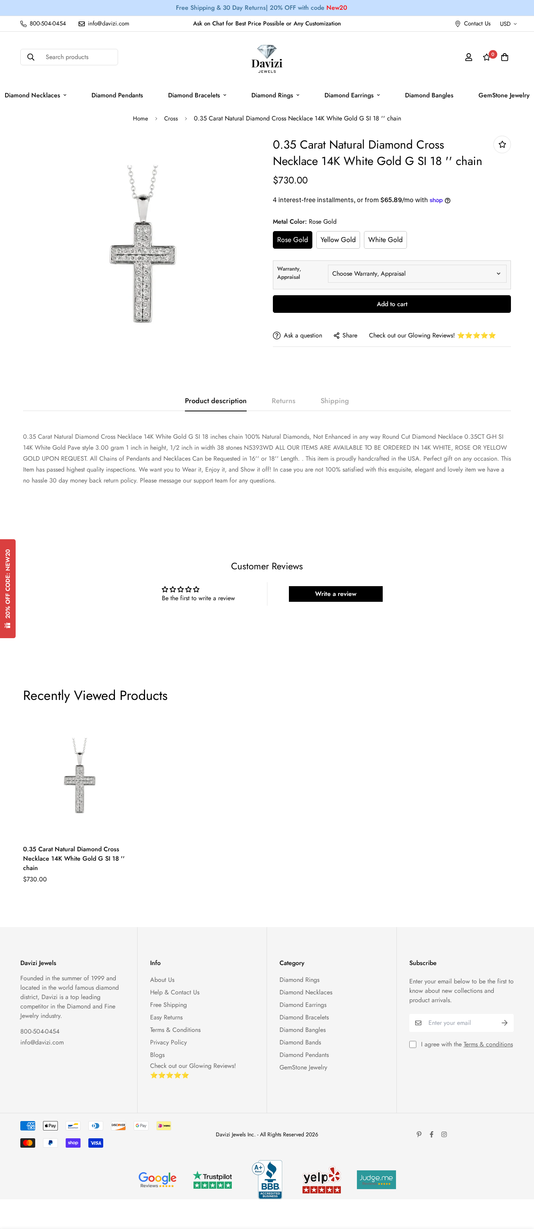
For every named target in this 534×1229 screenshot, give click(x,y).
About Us (162, 979)
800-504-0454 (39, 1031)
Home (140, 118)
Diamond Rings (272, 95)
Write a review (336, 593)
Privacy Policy (168, 1042)
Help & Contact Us (174, 992)
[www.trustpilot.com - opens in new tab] (212, 1180)
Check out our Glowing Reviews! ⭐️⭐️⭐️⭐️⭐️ (432, 335)
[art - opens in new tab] (157, 1180)
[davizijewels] (267, 57)
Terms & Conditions (175, 1029)
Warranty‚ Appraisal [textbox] (289, 273)
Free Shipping (168, 1004)
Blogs (157, 1054)
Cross (171, 118)
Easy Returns (166, 1017)
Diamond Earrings (349, 95)
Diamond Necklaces (306, 992)
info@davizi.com (42, 1042)
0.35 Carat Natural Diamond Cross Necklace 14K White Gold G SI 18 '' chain (74, 858)
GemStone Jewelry (303, 1067)
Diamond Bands (300, 1042)
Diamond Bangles (429, 95)
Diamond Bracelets (194, 95)
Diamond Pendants (117, 95)
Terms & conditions (488, 1044)
